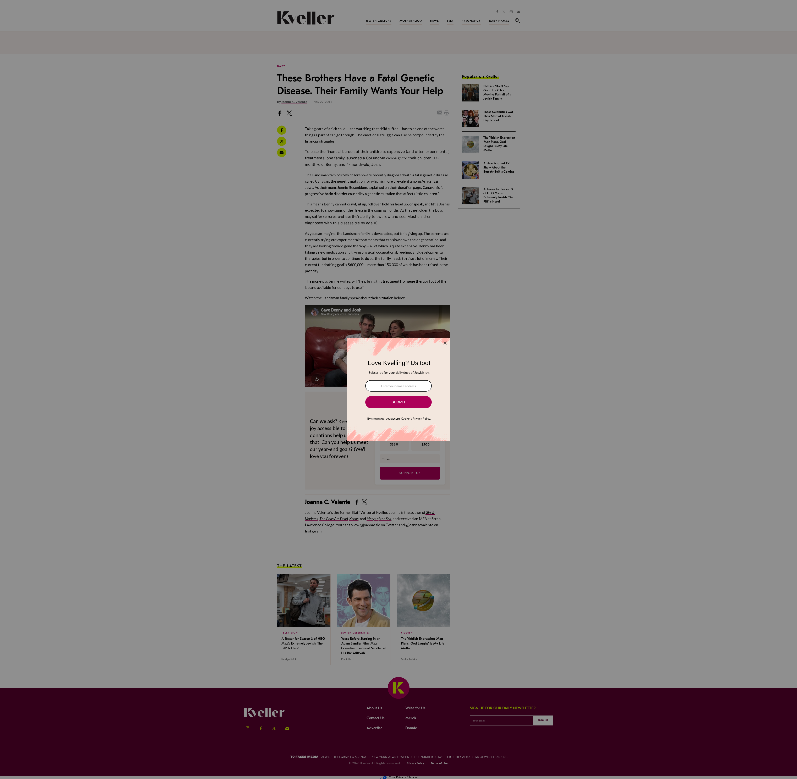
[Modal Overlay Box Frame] (398, 389)
